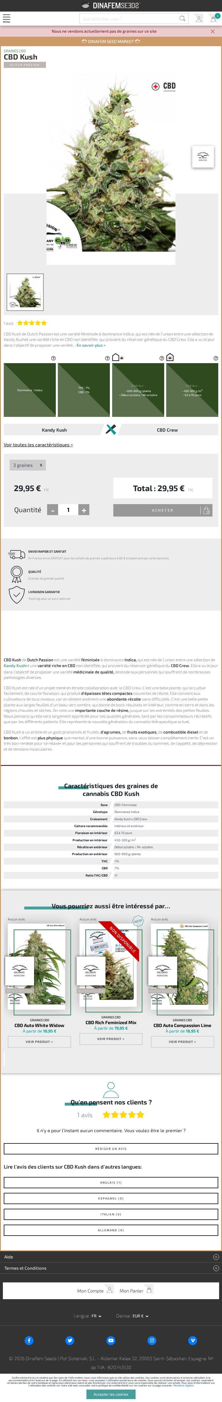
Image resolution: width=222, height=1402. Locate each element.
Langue (82, 1315)
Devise (123, 1315)
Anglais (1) (111, 1182)
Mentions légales (183, 1385)
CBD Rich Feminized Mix (111, 1022)
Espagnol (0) (111, 1198)
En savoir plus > (91, 345)
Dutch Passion (25, 64)
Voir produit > (39, 1041)
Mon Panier (212, 18)
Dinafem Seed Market (111, 41)
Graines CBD (15, 51)
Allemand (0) (111, 1230)
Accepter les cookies (111, 1394)
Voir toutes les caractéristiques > (38, 444)
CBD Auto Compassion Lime (182, 1025)
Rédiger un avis (111, 1148)
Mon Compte (198, 18)
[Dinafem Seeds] (111, 5)
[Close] (213, 32)
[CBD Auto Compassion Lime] (179, 967)
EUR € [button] (139, 1315)
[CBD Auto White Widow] (36, 967)
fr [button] (94, 1315)
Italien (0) (111, 1214)
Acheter (163, 510)
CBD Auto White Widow (39, 1025)
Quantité (27, 509)
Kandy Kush (15, 665)
